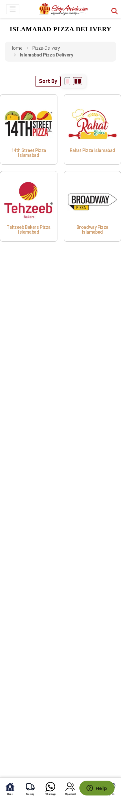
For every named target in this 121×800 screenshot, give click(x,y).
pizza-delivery (46, 48)
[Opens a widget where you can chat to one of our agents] (97, 789)
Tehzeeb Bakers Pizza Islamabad (28, 230)
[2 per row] (77, 81)
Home (16, 48)
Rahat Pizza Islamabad (92, 150)
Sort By (48, 81)
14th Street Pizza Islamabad (28, 153)
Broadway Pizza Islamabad (92, 230)
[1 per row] (67, 81)
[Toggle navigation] (12, 9)
